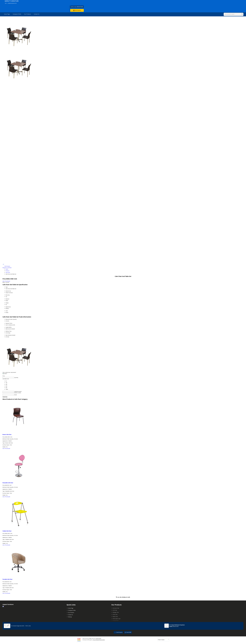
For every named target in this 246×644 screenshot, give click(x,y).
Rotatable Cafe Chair (8, 482)
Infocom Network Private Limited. (99, 639)
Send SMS (128, 632)
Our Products (27, 14)
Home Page (7, 14)
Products (7, 270)
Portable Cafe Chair (7, 579)
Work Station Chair (116, 618)
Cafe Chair (8, 272)
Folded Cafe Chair (7, 531)
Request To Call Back (7, 267)
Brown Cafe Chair (7, 434)
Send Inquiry (78, 10)
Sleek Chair (115, 614)
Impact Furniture (12, 2)
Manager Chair (116, 612)
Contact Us (36, 14)
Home (7, 269)
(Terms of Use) (98, 638)
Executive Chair (116, 608)
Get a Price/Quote (6, 281)
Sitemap (70, 616)
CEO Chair (115, 610)
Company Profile (17, 14)
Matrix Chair (115, 616)
